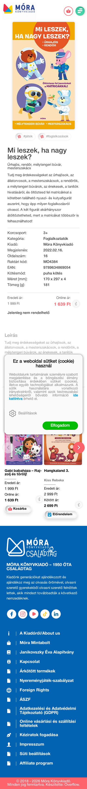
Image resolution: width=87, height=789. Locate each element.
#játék (28, 136)
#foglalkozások (57, 136)
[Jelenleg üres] (68, 11)
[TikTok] (45, 614)
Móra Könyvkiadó (58, 244)
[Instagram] (22, 614)
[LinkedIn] (56, 614)
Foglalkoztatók (55, 239)
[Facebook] (11, 614)
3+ (45, 233)
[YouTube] (34, 614)
